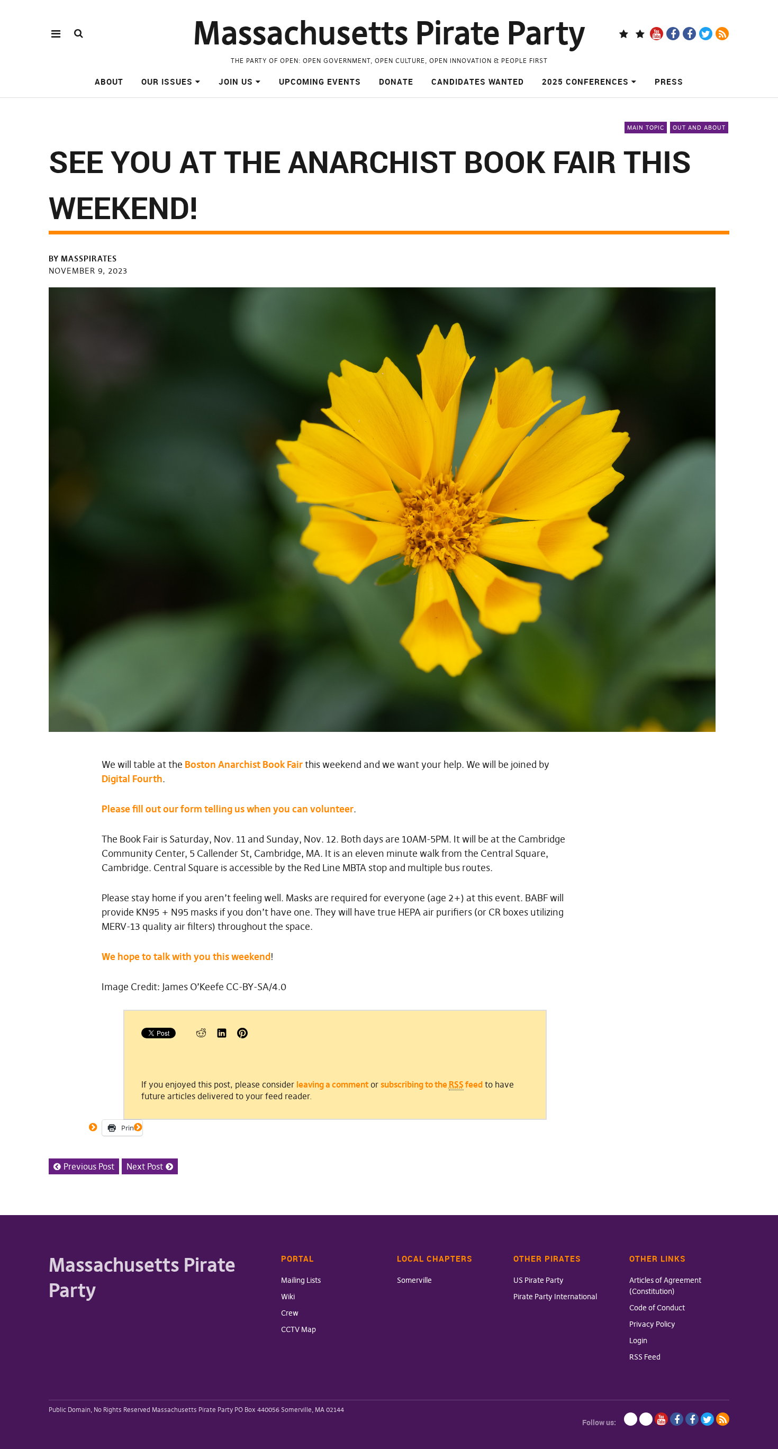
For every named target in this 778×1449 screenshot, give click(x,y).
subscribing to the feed (432, 1084)
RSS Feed (645, 1357)
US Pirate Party (538, 1280)
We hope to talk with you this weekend (186, 956)
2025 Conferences (585, 81)
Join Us (236, 81)
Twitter (705, 33)
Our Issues (167, 81)
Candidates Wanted (477, 81)
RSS (722, 33)
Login (638, 1340)
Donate (396, 81)
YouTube (656, 33)
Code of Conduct (657, 1307)
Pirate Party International (555, 1296)
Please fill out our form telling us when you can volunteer (228, 809)
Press (669, 81)
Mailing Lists (301, 1280)
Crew (289, 1313)
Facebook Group (689, 33)
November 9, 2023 (88, 271)
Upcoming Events (320, 81)
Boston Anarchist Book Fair (244, 764)
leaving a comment (332, 1084)
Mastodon (640, 33)
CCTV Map (298, 1329)
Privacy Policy (652, 1324)
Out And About (699, 127)
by (83, 258)
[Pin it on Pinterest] (242, 1035)
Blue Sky (623, 33)
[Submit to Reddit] (201, 1035)
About (109, 81)
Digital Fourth (132, 779)
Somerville (414, 1280)
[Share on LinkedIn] (221, 1035)
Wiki (288, 1296)
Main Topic (645, 127)
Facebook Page (673, 33)
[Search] (78, 33)
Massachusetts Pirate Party (389, 33)
